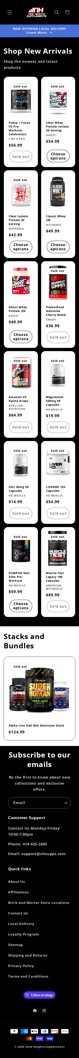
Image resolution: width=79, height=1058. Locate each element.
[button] (9, 12)
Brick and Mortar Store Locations (38, 902)
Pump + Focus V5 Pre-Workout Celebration (19, 128)
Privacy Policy (21, 965)
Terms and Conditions (28, 976)
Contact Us (18, 913)
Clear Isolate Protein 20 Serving (18, 220)
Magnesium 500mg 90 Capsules (54, 400)
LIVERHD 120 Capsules (55, 489)
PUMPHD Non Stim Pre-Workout (19, 576)
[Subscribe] (65, 803)
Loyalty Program (23, 934)
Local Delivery (21, 923)
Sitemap (15, 944)
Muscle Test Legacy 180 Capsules (55, 576)
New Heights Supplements (45, 1046)
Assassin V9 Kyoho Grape (18, 399)
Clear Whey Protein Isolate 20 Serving (57, 126)
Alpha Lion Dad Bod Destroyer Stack (36, 725)
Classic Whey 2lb (56, 218)
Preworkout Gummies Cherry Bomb (56, 311)
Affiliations (18, 892)
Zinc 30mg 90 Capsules (19, 489)
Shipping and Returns (27, 955)
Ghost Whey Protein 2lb (18, 309)
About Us (16, 881)
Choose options (58, 156)
